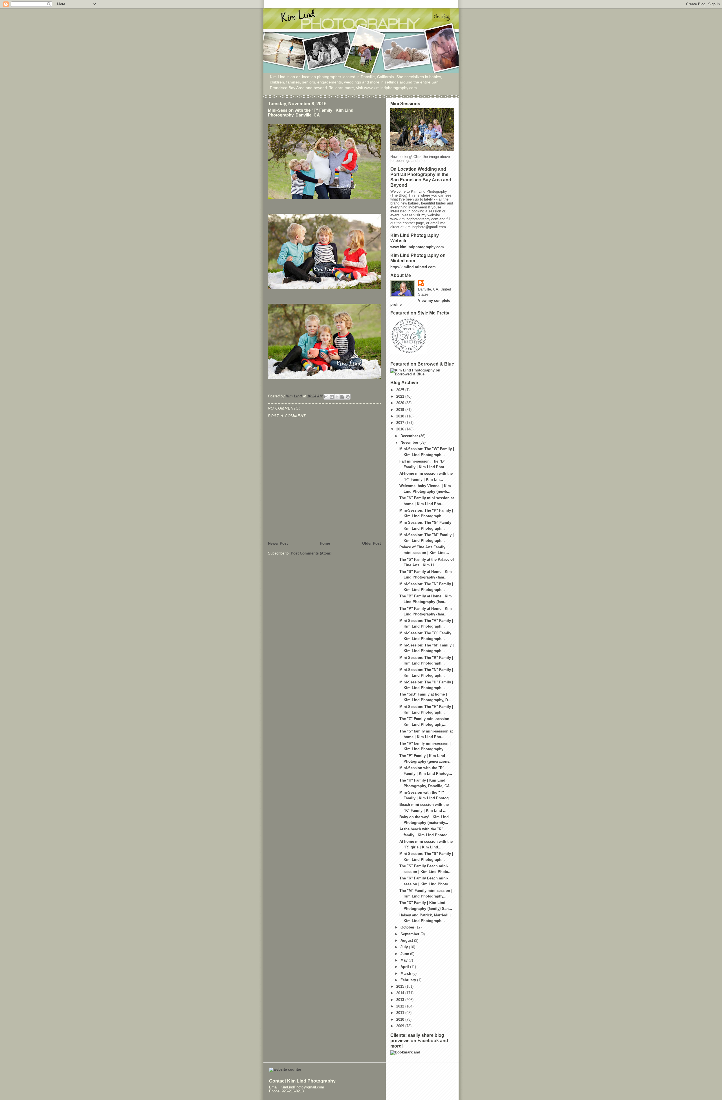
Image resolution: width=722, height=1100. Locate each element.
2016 (400, 429)
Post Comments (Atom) (311, 553)
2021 (400, 397)
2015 (400, 987)
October (407, 927)
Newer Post (278, 543)
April (405, 967)
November (409, 443)
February (408, 980)
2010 (400, 1020)
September (410, 934)
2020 (400, 403)
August (407, 941)
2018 (400, 416)
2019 (400, 410)
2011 (400, 1013)
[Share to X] (337, 397)
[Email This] (326, 397)
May (404, 960)
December (409, 436)
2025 (400, 390)
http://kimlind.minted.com (413, 267)
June (405, 954)
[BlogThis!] (331, 397)
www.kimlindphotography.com (417, 247)
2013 (400, 1000)
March (406, 974)
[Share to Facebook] (342, 397)
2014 (400, 993)
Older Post (371, 543)
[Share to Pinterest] (348, 397)
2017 (400, 423)
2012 (400, 1006)
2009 (400, 1026)
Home (325, 543)
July (404, 947)
